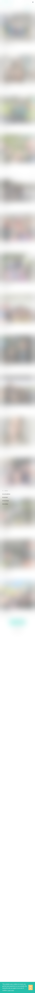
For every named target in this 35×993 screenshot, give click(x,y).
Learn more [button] (10, 990)
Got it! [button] (31, 987)
